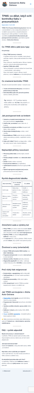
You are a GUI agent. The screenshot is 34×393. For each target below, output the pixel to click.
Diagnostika (7, 298)
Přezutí (5, 314)
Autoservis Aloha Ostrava (17, 4)
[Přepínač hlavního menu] (30, 4)
